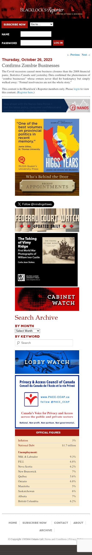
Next (86, 54)
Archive (45, 530)
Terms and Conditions (56, 539)
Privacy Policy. (76, 539)
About (78, 523)
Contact (61, 523)
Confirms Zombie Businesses (30, 65)
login (77, 89)
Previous (73, 54)
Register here (25, 92)
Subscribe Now (15, 24)
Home (13, 523)
